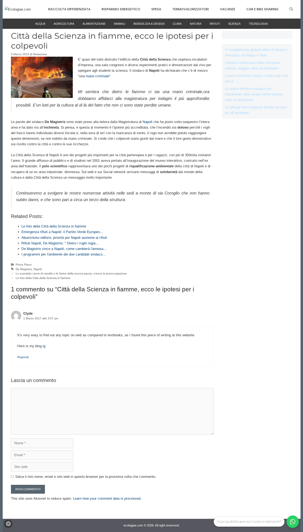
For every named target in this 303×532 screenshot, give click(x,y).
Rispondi (23, 357)
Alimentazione (94, 23)
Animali (119, 23)
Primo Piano (24, 264)
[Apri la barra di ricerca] (291, 9)
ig (44, 346)
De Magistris (24, 269)
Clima (177, 23)
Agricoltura (64, 23)
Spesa (156, 9)
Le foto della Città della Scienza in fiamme (43, 278)
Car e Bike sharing (262, 9)
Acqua (40, 23)
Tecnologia (258, 23)
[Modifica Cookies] (8, 524)
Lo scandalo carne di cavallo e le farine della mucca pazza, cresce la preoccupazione (71, 273)
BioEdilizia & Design (149, 23)
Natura (195, 23)
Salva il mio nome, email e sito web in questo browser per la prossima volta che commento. (85, 477)
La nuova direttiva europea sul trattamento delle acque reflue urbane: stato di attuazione (254, 94)
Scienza (234, 23)
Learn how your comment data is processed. (107, 498)
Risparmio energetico (121, 9)
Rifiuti (215, 23)
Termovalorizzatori (190, 9)
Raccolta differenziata (69, 9)
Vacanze (227, 9)
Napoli (147, 122)
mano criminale (97, 76)
